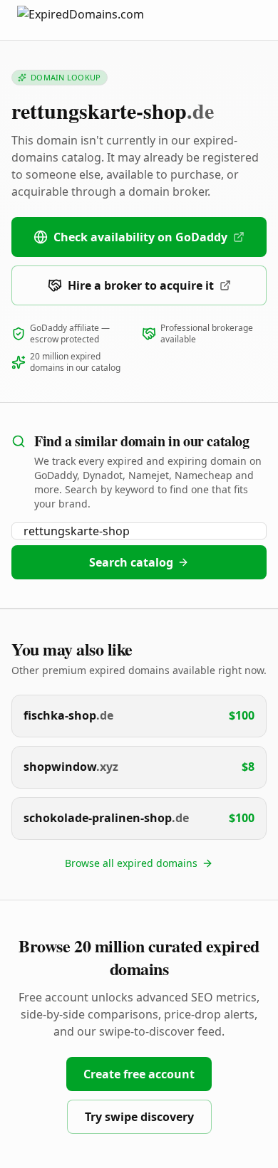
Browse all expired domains (131, 863)
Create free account (139, 1074)
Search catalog (131, 562)
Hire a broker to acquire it (141, 285)
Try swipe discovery (139, 1117)
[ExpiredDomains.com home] (95, 19)
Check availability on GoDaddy (140, 237)
